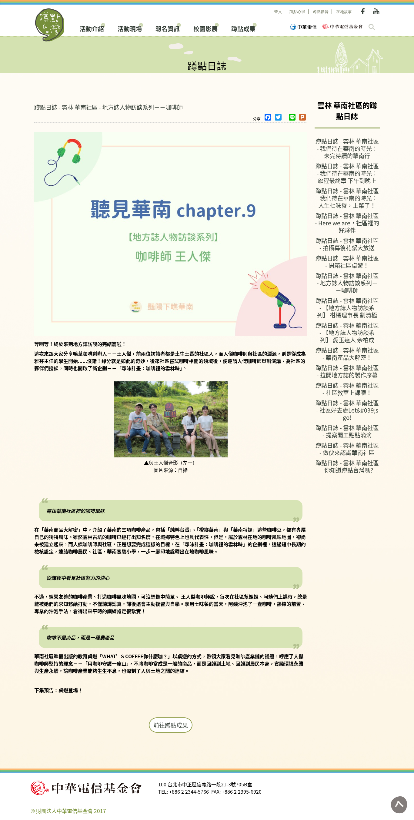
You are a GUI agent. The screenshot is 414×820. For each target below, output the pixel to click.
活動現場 (130, 28)
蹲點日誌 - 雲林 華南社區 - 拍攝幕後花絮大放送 (347, 244)
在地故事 (344, 11)
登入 (278, 11)
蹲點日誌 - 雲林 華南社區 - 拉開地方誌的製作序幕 (347, 371)
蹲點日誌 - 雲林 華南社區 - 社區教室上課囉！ (347, 389)
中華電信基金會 (342, 26)
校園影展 (205, 28)
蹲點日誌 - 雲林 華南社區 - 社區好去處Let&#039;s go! (347, 410)
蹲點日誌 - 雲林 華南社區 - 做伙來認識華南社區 (347, 448)
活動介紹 (92, 28)
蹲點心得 (297, 11)
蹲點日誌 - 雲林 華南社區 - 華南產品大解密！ (347, 353)
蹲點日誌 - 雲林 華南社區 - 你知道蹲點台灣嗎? (347, 466)
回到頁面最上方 (399, 805)
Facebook (364, 11)
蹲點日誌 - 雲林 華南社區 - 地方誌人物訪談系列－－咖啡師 (108, 107)
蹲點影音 (321, 11)
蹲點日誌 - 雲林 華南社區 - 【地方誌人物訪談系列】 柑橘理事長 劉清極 (347, 307)
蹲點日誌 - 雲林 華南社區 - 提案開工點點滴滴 (347, 431)
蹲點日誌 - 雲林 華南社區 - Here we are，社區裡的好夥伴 (347, 222)
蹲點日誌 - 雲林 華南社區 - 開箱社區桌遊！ (347, 261)
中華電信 (303, 27)
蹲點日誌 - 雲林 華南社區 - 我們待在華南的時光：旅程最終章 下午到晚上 (347, 173)
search (372, 27)
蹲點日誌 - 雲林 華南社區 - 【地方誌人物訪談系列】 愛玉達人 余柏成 (347, 332)
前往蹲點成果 (170, 725)
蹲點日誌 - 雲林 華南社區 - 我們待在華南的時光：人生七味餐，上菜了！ (347, 198)
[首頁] (49, 25)
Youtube (376, 11)
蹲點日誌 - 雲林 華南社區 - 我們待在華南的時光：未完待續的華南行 (347, 148)
